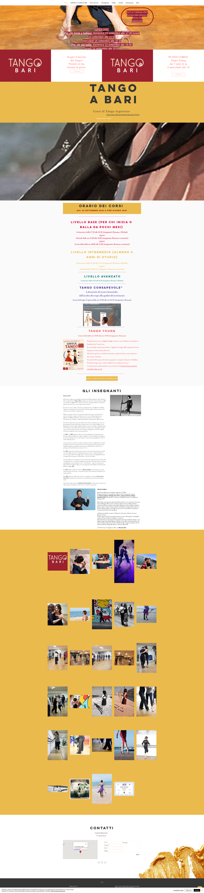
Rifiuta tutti (188, 890)
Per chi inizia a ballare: (78, 33)
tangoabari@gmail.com (101, 833)
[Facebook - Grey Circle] (99, 862)
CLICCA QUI (137, 20)
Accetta (197, 890)
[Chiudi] (202, 890)
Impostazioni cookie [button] (178, 890)
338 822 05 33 (102, 835)
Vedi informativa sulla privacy (58, 891)
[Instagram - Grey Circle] (105, 862)
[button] (102, 315)
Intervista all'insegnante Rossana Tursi (122, 115)
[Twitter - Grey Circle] (102, 862)
